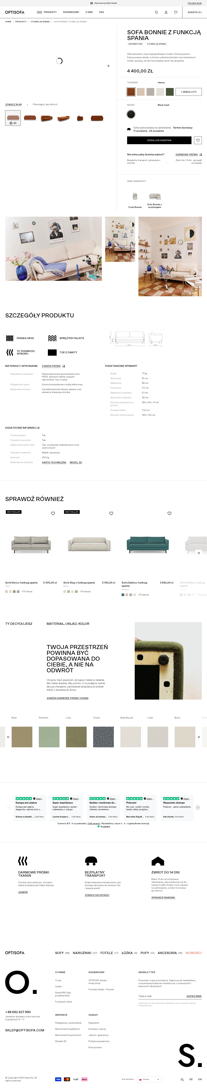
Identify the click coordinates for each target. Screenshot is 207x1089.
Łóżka (127, 953)
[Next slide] (108, 66)
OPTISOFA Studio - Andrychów (98, 982)
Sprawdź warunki (163, 897)
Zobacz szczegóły (97, 895)
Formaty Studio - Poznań (101, 989)
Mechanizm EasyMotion (67, 1029)
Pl (182, 1079)
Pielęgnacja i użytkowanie (68, 1023)
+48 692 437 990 (18, 1012)
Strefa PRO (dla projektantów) (63, 994)
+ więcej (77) (188, 92)
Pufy (145, 953)
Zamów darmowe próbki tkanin (67, 698)
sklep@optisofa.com (24, 1030)
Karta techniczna (54, 462)
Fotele (106, 953)
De (191, 1079)
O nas (58, 980)
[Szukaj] (156, 12)
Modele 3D (60, 1041)
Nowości (194, 953)
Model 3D (76, 462)
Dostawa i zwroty (97, 1029)
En (200, 1079)
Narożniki (82, 953)
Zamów (23, 892)
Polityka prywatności (99, 1041)
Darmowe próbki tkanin (105, 3)
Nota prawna (95, 1047)
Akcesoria (167, 953)
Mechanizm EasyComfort (68, 1035)
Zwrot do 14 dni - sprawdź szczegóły (189, 161)
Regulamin (93, 1023)
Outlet (58, 986)
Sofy (59, 953)
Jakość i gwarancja (98, 1035)
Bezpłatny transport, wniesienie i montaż (143, 161)
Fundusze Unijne (63, 1001)
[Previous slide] (8, 737)
